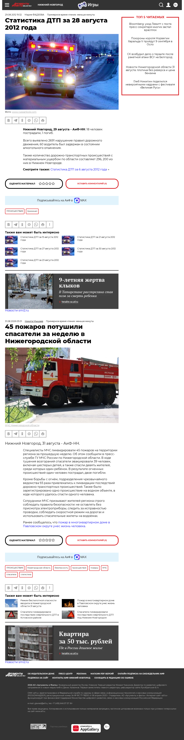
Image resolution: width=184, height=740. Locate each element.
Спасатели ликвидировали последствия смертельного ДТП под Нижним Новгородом (95, 615)
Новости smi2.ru (17, 310)
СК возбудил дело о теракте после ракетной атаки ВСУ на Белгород (150, 56)
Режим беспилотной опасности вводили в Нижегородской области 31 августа (38, 603)
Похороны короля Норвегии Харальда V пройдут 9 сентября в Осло (150, 41)
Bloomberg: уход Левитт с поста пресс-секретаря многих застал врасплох (150, 27)
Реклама (81, 674)
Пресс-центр (65, 674)
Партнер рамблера (58, 726)
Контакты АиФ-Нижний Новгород (71, 678)
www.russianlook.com (24, 112)
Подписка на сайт (38, 678)
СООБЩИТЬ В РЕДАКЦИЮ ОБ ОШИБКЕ (114, 678)
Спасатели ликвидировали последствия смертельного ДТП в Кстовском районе (39, 615)
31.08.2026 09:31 (13, 321)
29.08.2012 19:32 (13, 14)
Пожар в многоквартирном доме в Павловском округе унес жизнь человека (96, 603)
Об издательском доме (41, 674)
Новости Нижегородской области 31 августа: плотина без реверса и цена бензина (150, 70)
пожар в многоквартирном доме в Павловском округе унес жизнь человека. (66, 524)
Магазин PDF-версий (102, 674)
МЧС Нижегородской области (22, 425)
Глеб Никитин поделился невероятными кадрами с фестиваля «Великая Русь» (150, 84)
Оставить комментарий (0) (92, 183)
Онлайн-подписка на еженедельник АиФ (141, 674)
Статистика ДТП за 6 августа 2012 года (78, 169)
